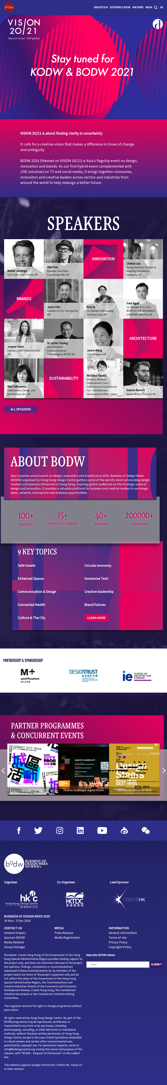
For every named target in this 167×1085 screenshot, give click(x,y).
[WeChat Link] (146, 830)
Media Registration (67, 938)
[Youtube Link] (102, 830)
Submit (156, 964)
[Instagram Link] (59, 830)
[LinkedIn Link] (80, 830)
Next (162, 770)
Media (148, 7)
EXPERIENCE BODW (120, 7)
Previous (4, 770)
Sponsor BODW (14, 938)
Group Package (14, 947)
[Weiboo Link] (124, 830)
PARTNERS (138, 7)
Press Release (63, 933)
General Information (123, 933)
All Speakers (21, 409)
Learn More (96, 618)
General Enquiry (15, 933)
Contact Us (13, 928)
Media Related (14, 942)
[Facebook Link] (19, 830)
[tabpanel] (83, 67)
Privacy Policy (118, 942)
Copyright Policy (120, 947)
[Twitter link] (38, 830)
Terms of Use (118, 938)
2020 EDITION (101, 7)
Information (119, 928)
